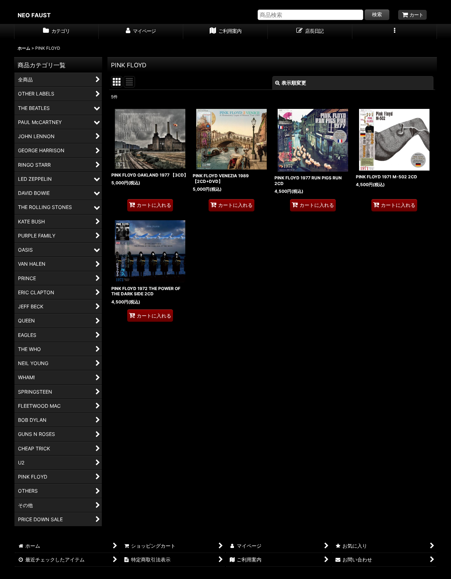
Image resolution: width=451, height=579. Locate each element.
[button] (394, 31)
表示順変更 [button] (294, 83)
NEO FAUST (34, 15)
